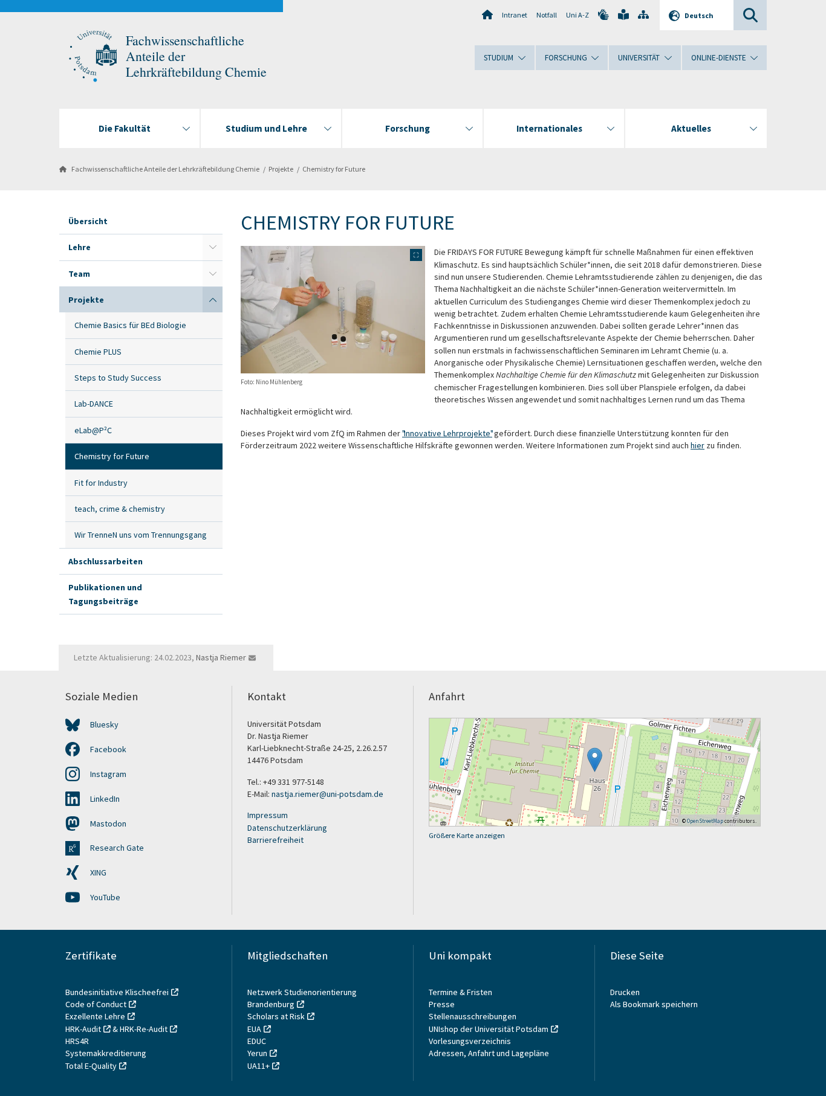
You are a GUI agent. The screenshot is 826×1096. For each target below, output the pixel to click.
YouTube (105, 897)
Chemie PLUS (98, 351)
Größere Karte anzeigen (467, 835)
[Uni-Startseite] (487, 14)
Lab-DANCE (93, 403)
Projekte (280, 168)
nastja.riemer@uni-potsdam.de (327, 793)
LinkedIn (105, 798)
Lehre (79, 247)
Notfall (546, 14)
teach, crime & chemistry (119, 508)
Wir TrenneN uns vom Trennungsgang (140, 534)
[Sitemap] (643, 14)
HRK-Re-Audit (143, 1028)
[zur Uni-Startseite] (92, 56)
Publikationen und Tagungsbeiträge (105, 594)
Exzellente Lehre (95, 1016)
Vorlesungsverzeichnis (471, 1041)
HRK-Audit (83, 1028)
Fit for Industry (101, 482)
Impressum (267, 815)
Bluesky (104, 724)
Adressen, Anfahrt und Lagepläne (489, 1053)
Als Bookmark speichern (654, 1004)
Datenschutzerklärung (287, 827)
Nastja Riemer (221, 657)
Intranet (514, 14)
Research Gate (117, 847)
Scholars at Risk (276, 1016)
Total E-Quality (91, 1065)
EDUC (256, 1041)
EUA (254, 1028)
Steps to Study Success (117, 377)
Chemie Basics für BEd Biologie (130, 325)
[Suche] (750, 15)
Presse (443, 1004)
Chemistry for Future (333, 168)
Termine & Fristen (461, 992)
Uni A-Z (577, 14)
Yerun (257, 1053)
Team (79, 273)
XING (98, 872)
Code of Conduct (95, 1004)
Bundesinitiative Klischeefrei (117, 992)
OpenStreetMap (705, 820)
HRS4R (77, 1041)
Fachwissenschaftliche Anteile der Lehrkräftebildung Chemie (165, 168)
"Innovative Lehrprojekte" (447, 433)
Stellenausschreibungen (472, 1016)
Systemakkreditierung (105, 1053)
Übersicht (88, 221)
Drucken (625, 992)
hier (697, 445)
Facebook (108, 749)
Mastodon (108, 823)
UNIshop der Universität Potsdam (488, 1028)
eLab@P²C (93, 430)
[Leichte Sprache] (623, 14)
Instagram (108, 774)
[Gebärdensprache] (603, 14)
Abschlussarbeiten (105, 561)
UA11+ (258, 1065)
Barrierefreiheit (275, 839)
